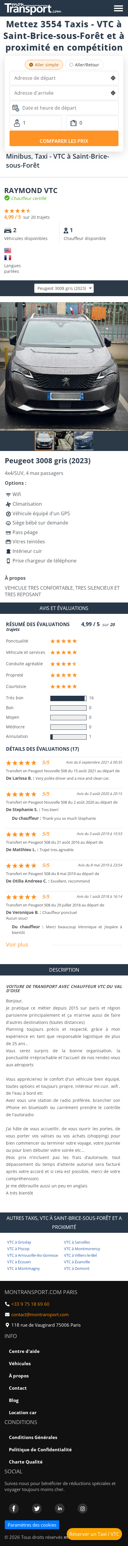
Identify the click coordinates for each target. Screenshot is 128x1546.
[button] (122, 307)
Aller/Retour (87, 65)
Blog (13, 1400)
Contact (18, 1388)
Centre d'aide (24, 1351)
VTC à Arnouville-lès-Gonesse (32, 1255)
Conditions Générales (33, 1437)
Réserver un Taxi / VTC (94, 1534)
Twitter (37, 1508)
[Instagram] (83, 1508)
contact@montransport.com (40, 1314)
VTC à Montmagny (23, 1268)
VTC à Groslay (19, 1242)
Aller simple (47, 65)
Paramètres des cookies (32, 1525)
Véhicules (20, 1363)
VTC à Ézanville (77, 1261)
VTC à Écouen (19, 1261)
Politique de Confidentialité (40, 1449)
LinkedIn (60, 1508)
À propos (19, 1376)
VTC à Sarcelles (77, 1242)
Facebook (14, 1508)
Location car (23, 1412)
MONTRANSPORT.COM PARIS (40, 1292)
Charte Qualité (26, 1462)
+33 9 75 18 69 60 (30, 1304)
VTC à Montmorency (82, 1248)
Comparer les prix (64, 140)
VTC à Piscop (18, 1248)
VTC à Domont (77, 1268)
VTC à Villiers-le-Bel (80, 1255)
